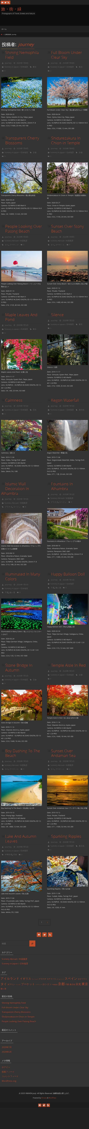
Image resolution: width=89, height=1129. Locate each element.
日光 (35, 401)
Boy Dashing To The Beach (22, 738)
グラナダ (8, 496)
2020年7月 (7, 1028)
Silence (57, 309)
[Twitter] (5, 2)
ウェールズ (35, 960)
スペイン (17, 496)
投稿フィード (8, 1053)
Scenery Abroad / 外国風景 (16, 236)
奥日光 (81, 401)
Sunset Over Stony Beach (67, 225)
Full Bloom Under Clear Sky (66, 55)
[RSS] (8, 2)
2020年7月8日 (22, 62)
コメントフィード (10, 1057)
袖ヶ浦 (12, 579)
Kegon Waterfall (65, 392)
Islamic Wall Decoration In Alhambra (15, 479)
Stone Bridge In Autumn (18, 655)
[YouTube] (2, 2)
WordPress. (52, 1079)
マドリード (38, 966)
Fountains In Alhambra (62, 477)
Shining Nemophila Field (22, 55)
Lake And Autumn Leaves (20, 822)
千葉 (7, 579)
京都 (35, 149)
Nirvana (44, 1079)
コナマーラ (51, 960)
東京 (35, 66)
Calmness (13, 392)
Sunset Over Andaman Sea (63, 738)
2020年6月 (7, 1033)
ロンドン (47, 965)
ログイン (6, 1048)
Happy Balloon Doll (68, 563)
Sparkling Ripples (66, 819)
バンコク (18, 966)
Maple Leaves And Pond (21, 311)
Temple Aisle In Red (68, 652)
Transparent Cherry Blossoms (22, 138)
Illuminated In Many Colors (22, 565)
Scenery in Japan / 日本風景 (16, 66)
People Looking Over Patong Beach (23, 225)
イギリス (25, 960)
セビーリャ (82, 960)
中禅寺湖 (8, 836)
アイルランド (10, 960)
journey (26, 44)
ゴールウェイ (60, 960)
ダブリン (11, 966)
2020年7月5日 (22, 319)
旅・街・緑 (11, 9)
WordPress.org (9, 1062)
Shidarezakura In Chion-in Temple (66, 138)
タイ (7, 239)
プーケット (14, 239)
